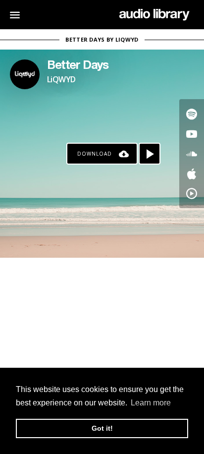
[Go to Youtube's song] (191, 134)
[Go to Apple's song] (191, 173)
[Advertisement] (102, 325)
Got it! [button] (102, 428)
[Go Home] (154, 15)
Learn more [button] (151, 402)
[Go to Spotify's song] (191, 114)
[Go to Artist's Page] (25, 74)
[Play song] (149, 154)
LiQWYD (61, 79)
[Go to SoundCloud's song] (191, 154)
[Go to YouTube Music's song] (191, 193)
